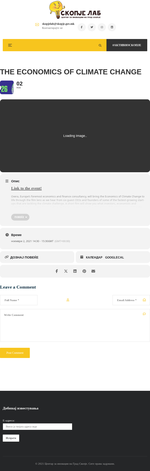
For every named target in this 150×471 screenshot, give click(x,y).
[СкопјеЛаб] (75, 10)
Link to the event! (26, 188)
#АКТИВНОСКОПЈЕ (126, 45)
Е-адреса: (9, 420)
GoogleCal (114, 257)
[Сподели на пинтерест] (84, 271)
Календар (94, 257)
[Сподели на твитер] (65, 271)
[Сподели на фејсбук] (56, 271)
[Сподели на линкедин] (75, 271)
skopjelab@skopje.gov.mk (58, 23)
